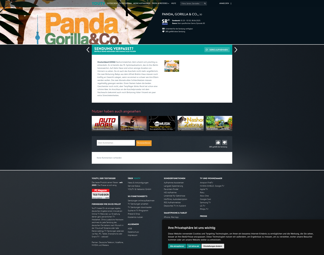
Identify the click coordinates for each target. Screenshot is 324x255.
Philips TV (204, 209)
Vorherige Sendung (89, 49)
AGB (130, 228)
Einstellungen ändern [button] (213, 246)
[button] (231, 3)
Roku (202, 192)
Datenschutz (133, 232)
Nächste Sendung (234, 49)
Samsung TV (205, 202)
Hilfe (173, 3)
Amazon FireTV (206, 182)
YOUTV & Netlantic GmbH (139, 189)
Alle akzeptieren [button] (177, 246)
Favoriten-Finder (171, 189)
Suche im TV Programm (138, 210)
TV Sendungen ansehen (138, 204)
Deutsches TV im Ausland (175, 205)
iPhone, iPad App (171, 217)
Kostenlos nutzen (135, 217)
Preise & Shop (134, 214)
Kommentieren (143, 143)
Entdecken (112, 3)
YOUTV (98, 3)
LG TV (202, 205)
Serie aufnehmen (218, 49)
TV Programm (125, 3)
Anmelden (224, 3)
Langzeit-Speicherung (173, 186)
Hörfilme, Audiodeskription (175, 199)
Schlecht (224, 142)
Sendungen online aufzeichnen (141, 200)
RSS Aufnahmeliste (172, 202)
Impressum (132, 235)
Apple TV (204, 189)
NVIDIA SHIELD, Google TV (212, 186)
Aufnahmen (141, 3)
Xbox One (204, 195)
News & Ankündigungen (138, 182)
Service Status (134, 186)
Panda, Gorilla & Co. (180, 14)
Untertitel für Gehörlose (174, 195)
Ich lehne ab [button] (194, 246)
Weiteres (160, 3)
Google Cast (205, 199)
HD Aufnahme (170, 192)
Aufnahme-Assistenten (174, 182)
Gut (218, 142)
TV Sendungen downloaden (140, 207)
